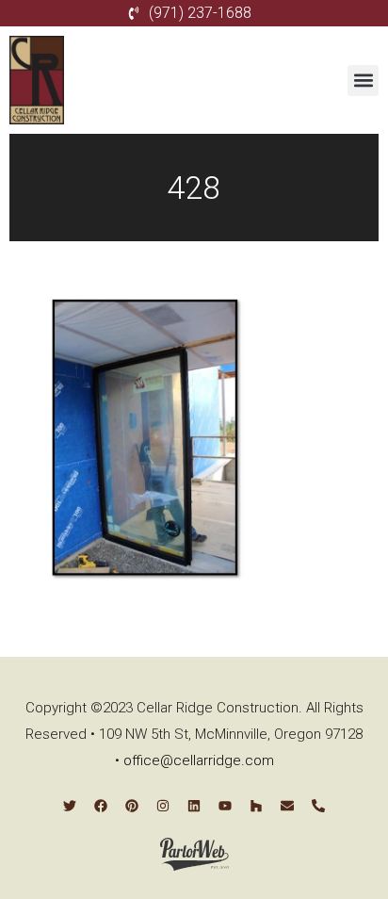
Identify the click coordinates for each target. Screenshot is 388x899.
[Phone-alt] (318, 806)
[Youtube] (225, 806)
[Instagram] (163, 806)
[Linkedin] (194, 806)
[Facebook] (101, 806)
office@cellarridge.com (198, 760)
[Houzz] (256, 806)
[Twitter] (70, 806)
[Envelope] (287, 806)
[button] (363, 80)
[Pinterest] (132, 806)
